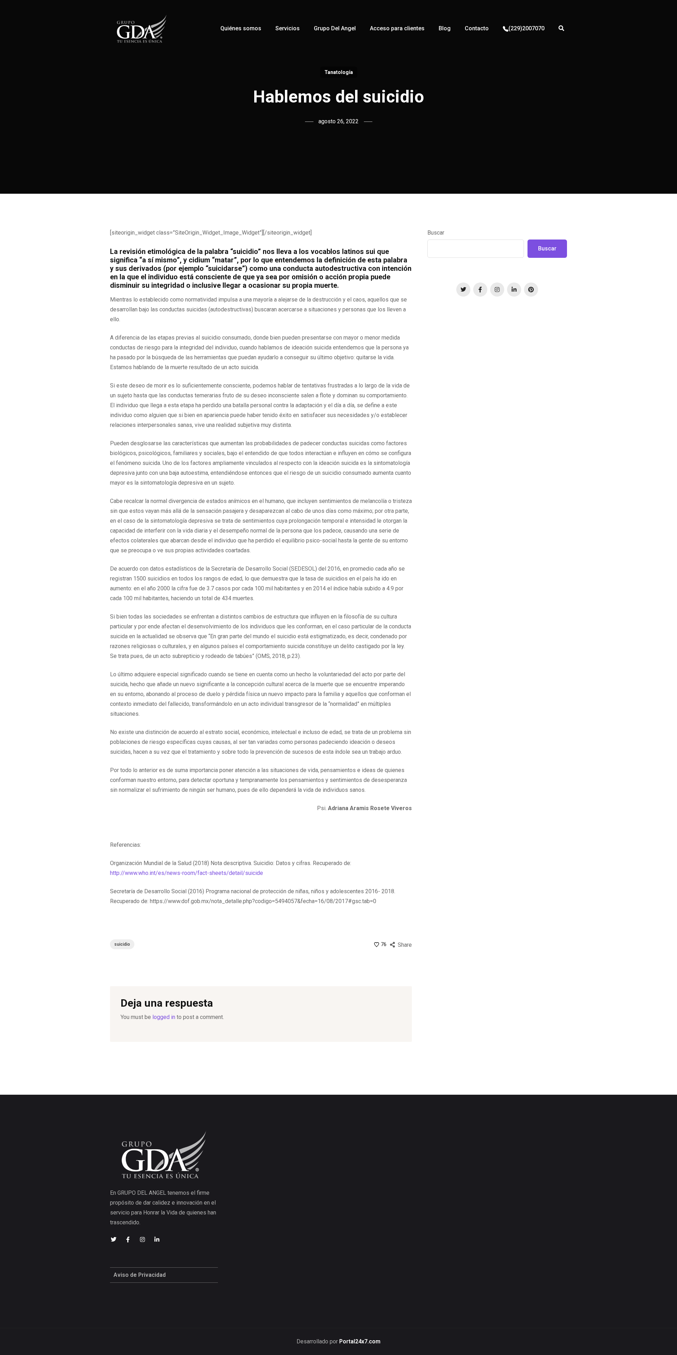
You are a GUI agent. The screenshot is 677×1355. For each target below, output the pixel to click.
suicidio (122, 944)
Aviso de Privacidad (140, 1275)
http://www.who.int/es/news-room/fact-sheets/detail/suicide (186, 873)
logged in (163, 1017)
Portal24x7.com (359, 1341)
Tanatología (338, 72)
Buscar (435, 232)
